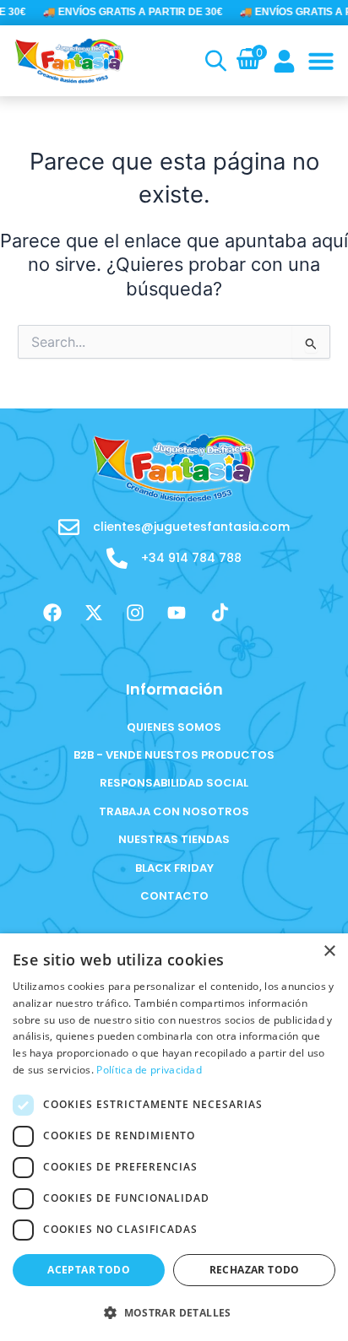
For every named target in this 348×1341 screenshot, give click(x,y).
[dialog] (174, 1137)
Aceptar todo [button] (88, 1270)
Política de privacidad (149, 1070)
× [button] (329, 951)
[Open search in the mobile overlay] (213, 60)
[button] (321, 61)
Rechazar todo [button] (254, 1270)
